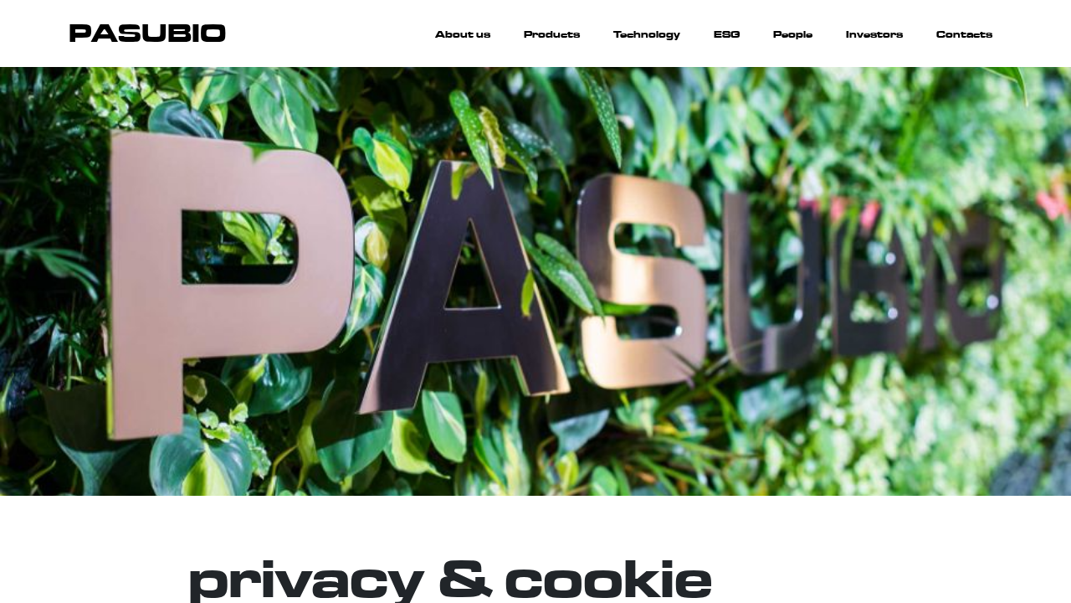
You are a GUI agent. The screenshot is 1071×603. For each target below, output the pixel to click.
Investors (874, 34)
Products (552, 34)
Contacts (964, 34)
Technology (646, 34)
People (792, 34)
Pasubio (147, 33)
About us (462, 34)
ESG (727, 34)
